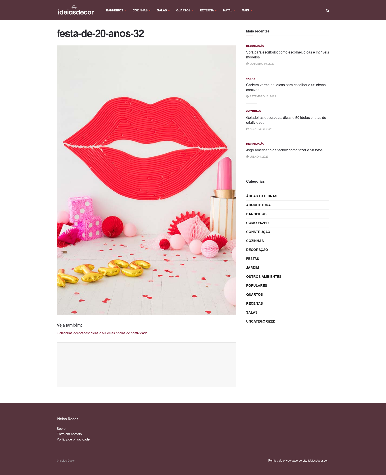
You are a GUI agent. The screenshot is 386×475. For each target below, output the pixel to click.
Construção (258, 231)
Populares (256, 285)
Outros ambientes (263, 276)
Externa (207, 10)
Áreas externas (261, 195)
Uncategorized (260, 321)
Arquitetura (258, 204)
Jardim (252, 267)
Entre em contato (69, 433)
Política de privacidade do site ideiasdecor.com (298, 460)
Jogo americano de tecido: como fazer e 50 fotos (284, 149)
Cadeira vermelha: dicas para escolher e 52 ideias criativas (286, 87)
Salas (162, 10)
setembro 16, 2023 (262, 96)
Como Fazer (257, 222)
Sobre (61, 428)
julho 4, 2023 (259, 156)
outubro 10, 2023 (262, 63)
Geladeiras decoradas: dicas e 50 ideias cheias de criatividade (286, 120)
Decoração (255, 45)
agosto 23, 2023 (260, 129)
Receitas (254, 303)
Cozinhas (140, 10)
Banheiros (114, 10)
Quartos (183, 10)
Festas (252, 258)
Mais (245, 10)
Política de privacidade (73, 439)
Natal (227, 10)
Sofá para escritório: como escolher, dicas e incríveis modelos (287, 54)
